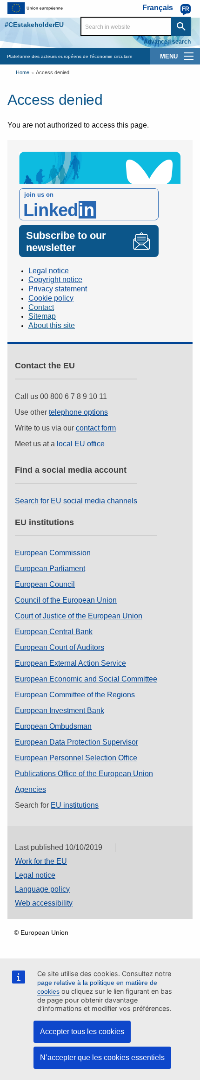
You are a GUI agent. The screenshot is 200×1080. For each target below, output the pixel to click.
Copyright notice (55, 279)
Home (22, 72)
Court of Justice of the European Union (78, 616)
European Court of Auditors (59, 647)
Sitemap (42, 316)
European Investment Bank (59, 710)
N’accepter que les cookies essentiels (102, 1057)
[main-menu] (188, 56)
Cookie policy (50, 298)
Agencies (30, 789)
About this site (51, 325)
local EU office (81, 444)
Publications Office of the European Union (84, 774)
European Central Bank (54, 632)
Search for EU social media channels (76, 501)
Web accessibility (44, 903)
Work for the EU (41, 861)
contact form (96, 428)
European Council (45, 584)
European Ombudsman (53, 726)
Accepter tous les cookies (82, 1031)
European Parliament (50, 568)
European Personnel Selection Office (76, 758)
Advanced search (167, 42)
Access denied (52, 72)
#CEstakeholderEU (34, 24)
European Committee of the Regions (75, 695)
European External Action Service (70, 663)
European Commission (53, 553)
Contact (41, 307)
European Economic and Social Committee (86, 679)
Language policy (42, 889)
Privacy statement (57, 289)
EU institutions (75, 805)
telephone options (78, 412)
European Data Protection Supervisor (76, 742)
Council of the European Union (66, 600)
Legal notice (48, 271)
